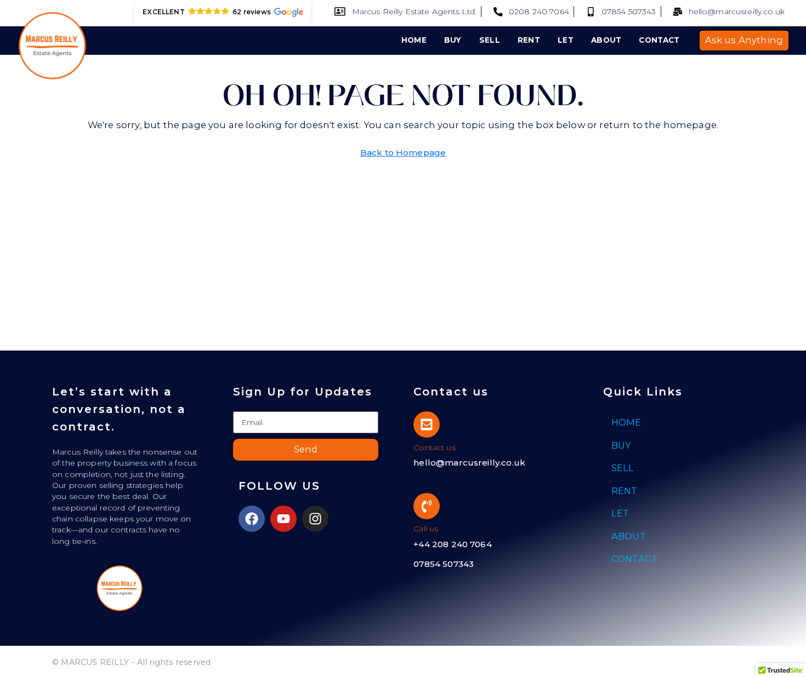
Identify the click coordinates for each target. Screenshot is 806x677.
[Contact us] (426, 424)
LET (565, 40)
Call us (425, 528)
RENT (529, 40)
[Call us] (426, 506)
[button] (222, 12)
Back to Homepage (403, 152)
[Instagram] (315, 519)
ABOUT (606, 40)
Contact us (434, 447)
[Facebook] (252, 519)
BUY (452, 40)
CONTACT (659, 40)
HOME (414, 40)
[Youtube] (283, 519)
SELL (489, 40)
